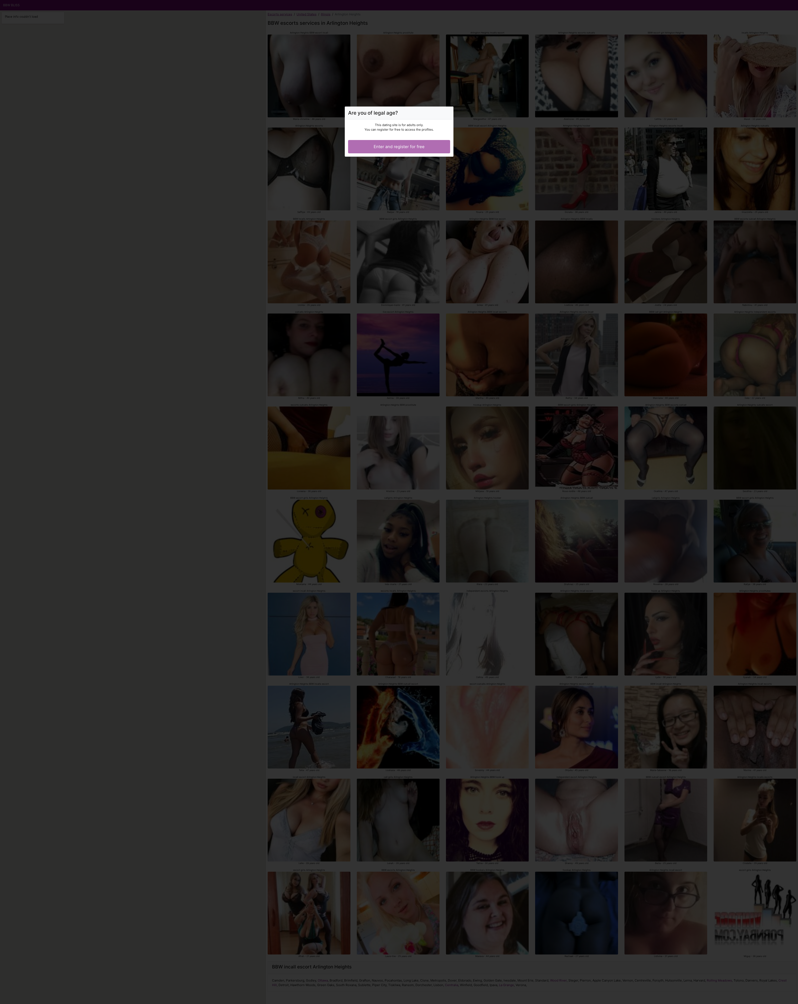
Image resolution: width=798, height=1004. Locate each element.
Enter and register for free (399, 146)
